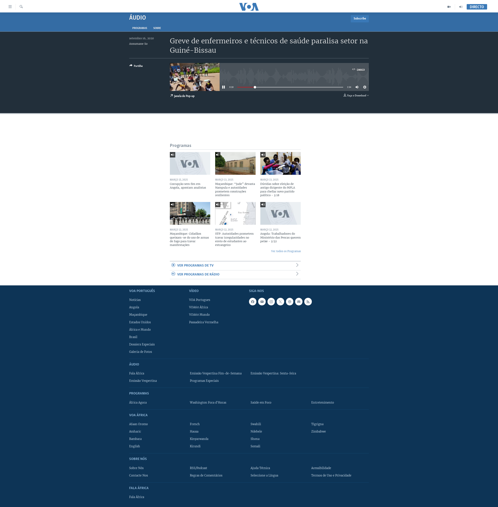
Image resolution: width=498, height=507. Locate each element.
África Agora (138, 402)
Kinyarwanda (199, 439)
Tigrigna (317, 424)
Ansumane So (138, 43)
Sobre (157, 28)
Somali (255, 446)
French (195, 424)
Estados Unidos (140, 322)
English (134, 446)
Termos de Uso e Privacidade (331, 475)
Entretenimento (322, 402)
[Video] (449, 7)
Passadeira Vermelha (203, 322)
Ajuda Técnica (260, 468)
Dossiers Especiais (142, 344)
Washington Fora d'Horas (208, 402)
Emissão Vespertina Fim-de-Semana (216, 373)
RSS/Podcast (198, 468)
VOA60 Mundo (199, 315)
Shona (255, 439)
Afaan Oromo (138, 424)
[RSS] (308, 301)
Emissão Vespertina (143, 381)
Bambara (135, 439)
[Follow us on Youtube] (262, 301)
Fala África (136, 373)
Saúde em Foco (261, 402)
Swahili (256, 424)
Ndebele (256, 431)
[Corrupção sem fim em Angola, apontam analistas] (190, 163)
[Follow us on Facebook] (252, 301)
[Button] (136, 66)
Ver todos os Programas (286, 251)
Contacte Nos (138, 475)
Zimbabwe (318, 431)
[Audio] (461, 7)
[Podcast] (289, 301)
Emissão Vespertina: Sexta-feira (273, 373)
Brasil (133, 337)
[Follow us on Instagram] (271, 301)
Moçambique (138, 315)
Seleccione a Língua (264, 475)
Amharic (135, 431)
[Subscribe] (298, 301)
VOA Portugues (199, 300)
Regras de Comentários (206, 475)
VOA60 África (198, 307)
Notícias (135, 300)
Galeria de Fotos (140, 352)
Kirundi (195, 446)
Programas (139, 28)
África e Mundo (140, 329)
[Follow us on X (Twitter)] (280, 301)
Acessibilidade (321, 468)
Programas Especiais (204, 381)
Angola (134, 307)
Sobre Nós (136, 468)
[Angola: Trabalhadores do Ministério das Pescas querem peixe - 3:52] (280, 213)
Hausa (194, 431)
